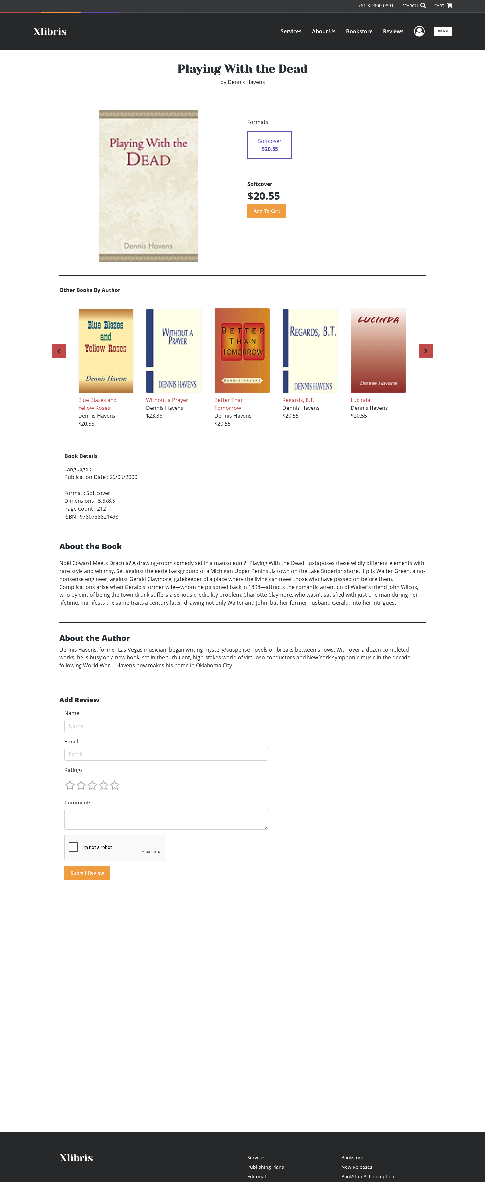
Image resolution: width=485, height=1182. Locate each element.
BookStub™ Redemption (367, 1176)
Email (71, 741)
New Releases (356, 1167)
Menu (442, 30)
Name (71, 713)
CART (439, 6)
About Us (324, 31)
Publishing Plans (265, 1167)
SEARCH (410, 6)
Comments (78, 802)
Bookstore (359, 31)
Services (291, 31)
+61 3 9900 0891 (376, 5)
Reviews (393, 31)
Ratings (73, 769)
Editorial (256, 1176)
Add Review (79, 700)
